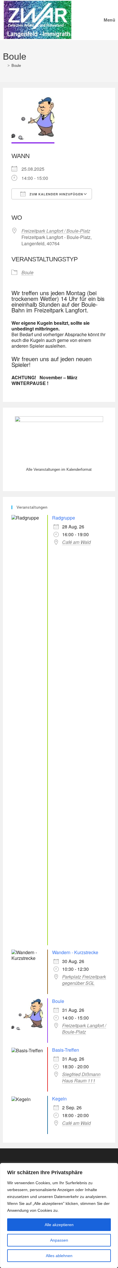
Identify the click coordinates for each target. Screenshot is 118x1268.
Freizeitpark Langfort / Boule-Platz (55, 230)
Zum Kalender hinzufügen (55, 194)
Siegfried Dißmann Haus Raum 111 (81, 1077)
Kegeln (59, 1098)
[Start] (4, 65)
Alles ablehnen (59, 1255)
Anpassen (59, 1240)
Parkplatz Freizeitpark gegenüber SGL (84, 980)
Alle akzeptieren (59, 1224)
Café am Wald (76, 542)
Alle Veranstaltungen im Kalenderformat (59, 469)
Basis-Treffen (65, 1050)
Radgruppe (63, 517)
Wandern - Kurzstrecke (75, 952)
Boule (16, 65)
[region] (59, 1215)
